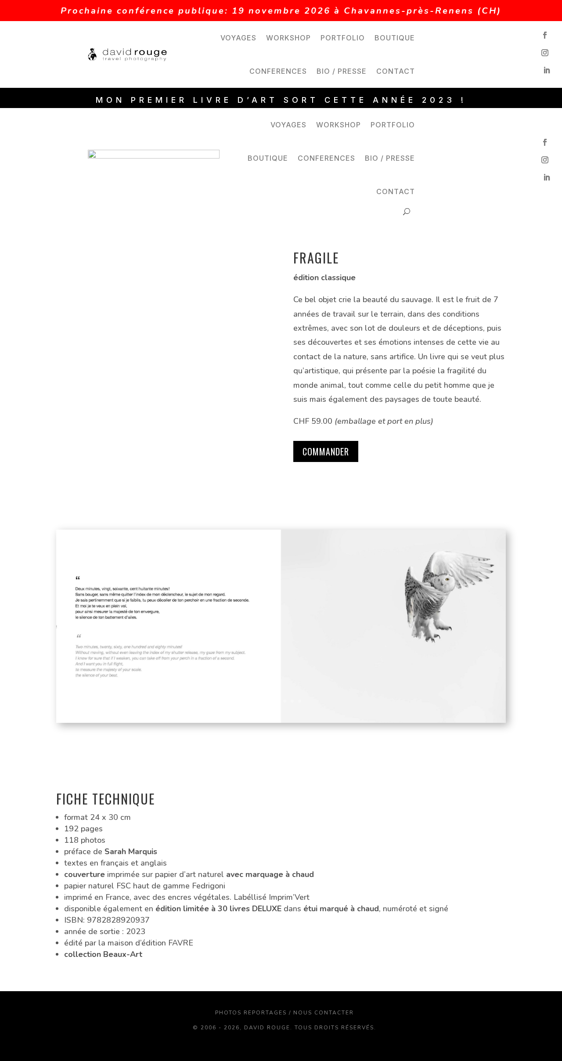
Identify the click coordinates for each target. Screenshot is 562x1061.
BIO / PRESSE (342, 71)
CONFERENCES (278, 71)
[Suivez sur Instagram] (545, 53)
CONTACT (395, 71)
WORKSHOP (288, 37)
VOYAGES (238, 37)
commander (326, 451)
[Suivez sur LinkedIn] (547, 70)
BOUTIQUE (395, 37)
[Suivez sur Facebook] (545, 35)
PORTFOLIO (343, 37)
